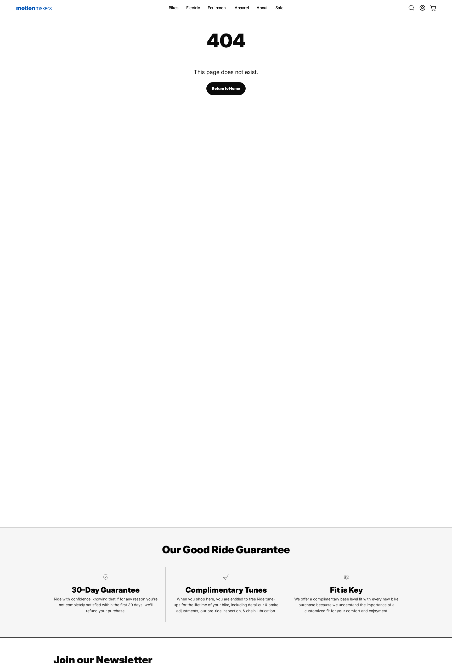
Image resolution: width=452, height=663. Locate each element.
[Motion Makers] (34, 7)
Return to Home (226, 88)
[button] (411, 7)
